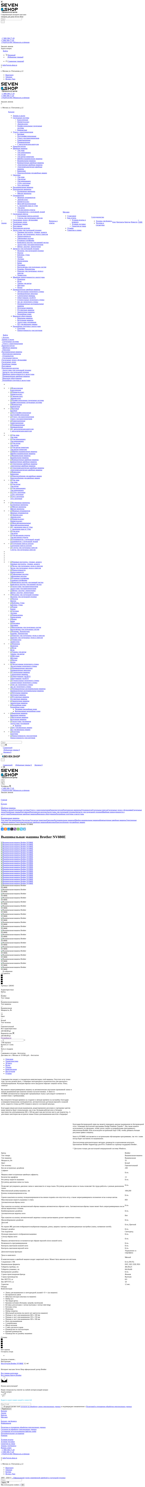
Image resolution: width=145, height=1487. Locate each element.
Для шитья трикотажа (38, 820)
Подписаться (6, 1409)
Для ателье (26, 820)
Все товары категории (9, 1373)
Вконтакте (9, 75)
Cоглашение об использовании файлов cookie (18, 1431)
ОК (23, 1485)
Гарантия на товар (8, 1444)
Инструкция (10, 1071)
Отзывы (8, 1073)
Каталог (4, 1411)
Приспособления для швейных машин (70, 822)
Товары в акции (7, 810)
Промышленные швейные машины (23, 814)
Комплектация (11, 1069)
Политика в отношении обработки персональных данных (23, 1427)
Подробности (6, 1038)
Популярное (25, 812)
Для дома (4, 820)
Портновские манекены (72, 810)
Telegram (8, 77)
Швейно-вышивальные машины (87, 820)
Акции (3, 1413)
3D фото (8, 1063)
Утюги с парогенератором (40, 810)
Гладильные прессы (100, 810)
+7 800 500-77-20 (7, 38)
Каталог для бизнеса (9, 1421)
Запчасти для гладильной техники (88, 812)
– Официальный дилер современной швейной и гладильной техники (38, 1478)
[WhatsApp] (18, 829)
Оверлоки (50, 820)
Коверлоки (51, 822)
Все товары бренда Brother (11, 1375)
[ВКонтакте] (2, 829)
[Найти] (3, 21)
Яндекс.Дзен (10, 79)
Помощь (4, 1435)
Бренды (4, 1415)
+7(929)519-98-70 (15, 42)
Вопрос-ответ (6, 1448)
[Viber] (15, 829)
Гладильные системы (21, 810)
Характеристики (11, 1061)
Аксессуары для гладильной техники (61, 812)
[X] (11, 829)
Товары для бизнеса (8, 1446)
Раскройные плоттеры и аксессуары (70, 814)
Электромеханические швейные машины (31, 822)
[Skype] (21, 829)
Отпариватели (86, 810)
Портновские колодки (38, 812)
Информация (6, 1423)
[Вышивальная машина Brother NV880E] (17, 842)
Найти (4, 1482)
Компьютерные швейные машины (113, 820)
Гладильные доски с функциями (120, 810)
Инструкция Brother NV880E (12, 1363)
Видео (7, 1065)
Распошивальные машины (64, 820)
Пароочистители (56, 810)
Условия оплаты (7, 1440)
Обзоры (8, 1067)
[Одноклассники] (5, 829)
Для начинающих (15, 820)
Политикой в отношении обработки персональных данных (109, 1406)
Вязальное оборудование (46, 814)
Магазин (4, 1417)
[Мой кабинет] (2, 763)
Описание (9, 1059)
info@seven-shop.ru (10, 65)
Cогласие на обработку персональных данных (19, 1429)
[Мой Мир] (8, 829)
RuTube (8, 1472)
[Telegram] (24, 829)
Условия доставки (8, 1442)
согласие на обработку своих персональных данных (41, 1406)
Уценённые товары (12, 812)
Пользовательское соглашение (12, 1433)
